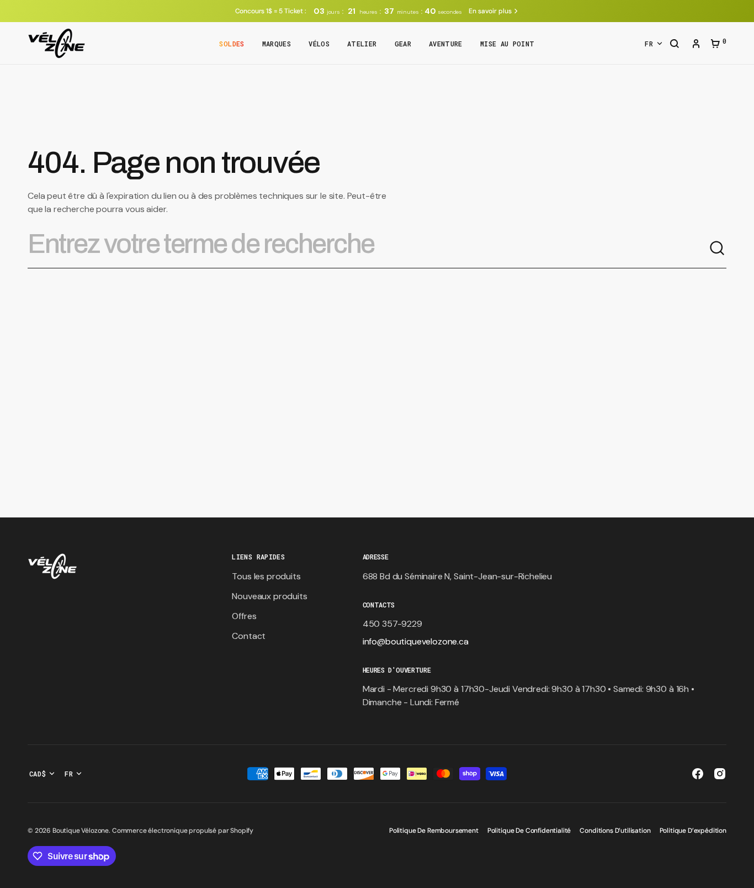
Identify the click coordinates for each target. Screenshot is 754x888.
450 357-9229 (392, 624)
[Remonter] (741, 875)
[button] (674, 44)
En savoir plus (490, 11)
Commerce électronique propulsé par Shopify (182, 830)
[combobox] (368, 248)
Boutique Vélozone (80, 830)
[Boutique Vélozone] (57, 43)
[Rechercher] (717, 248)
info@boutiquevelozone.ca (416, 641)
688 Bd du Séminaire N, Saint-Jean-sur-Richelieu (457, 576)
